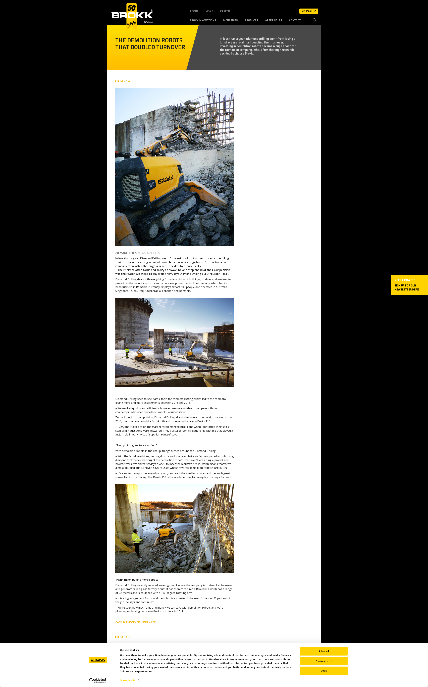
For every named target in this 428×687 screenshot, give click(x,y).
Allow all (324, 651)
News (209, 11)
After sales (273, 20)
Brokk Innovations (203, 20)
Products (251, 20)
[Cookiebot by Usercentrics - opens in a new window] (98, 680)
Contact (295, 20)
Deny (324, 670)
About (194, 11)
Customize (322, 661)
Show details (127, 680)
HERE (415, 289)
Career (225, 11)
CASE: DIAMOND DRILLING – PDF (135, 622)
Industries (230, 20)
